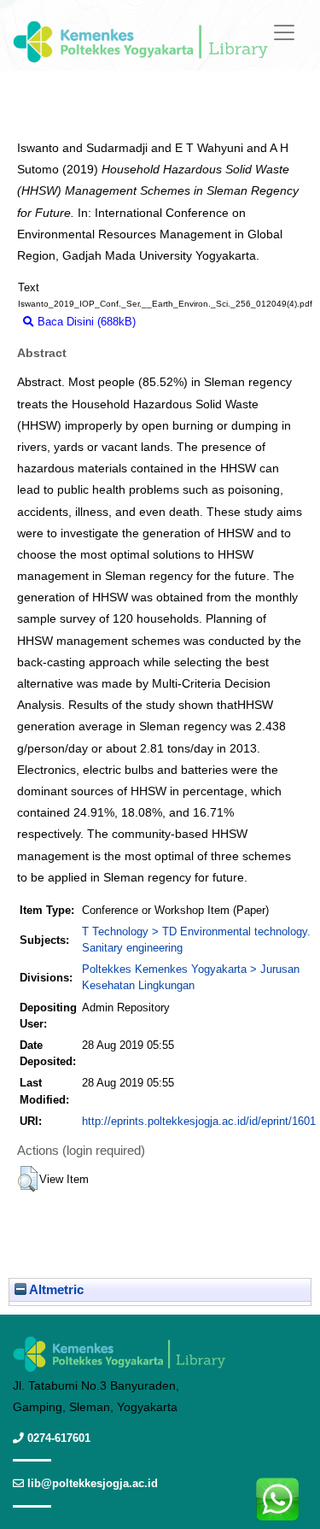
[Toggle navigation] (284, 32)
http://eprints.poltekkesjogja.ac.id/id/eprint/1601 (199, 1121)
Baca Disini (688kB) (85, 321)
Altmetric (55, 1290)
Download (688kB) (189, 321)
